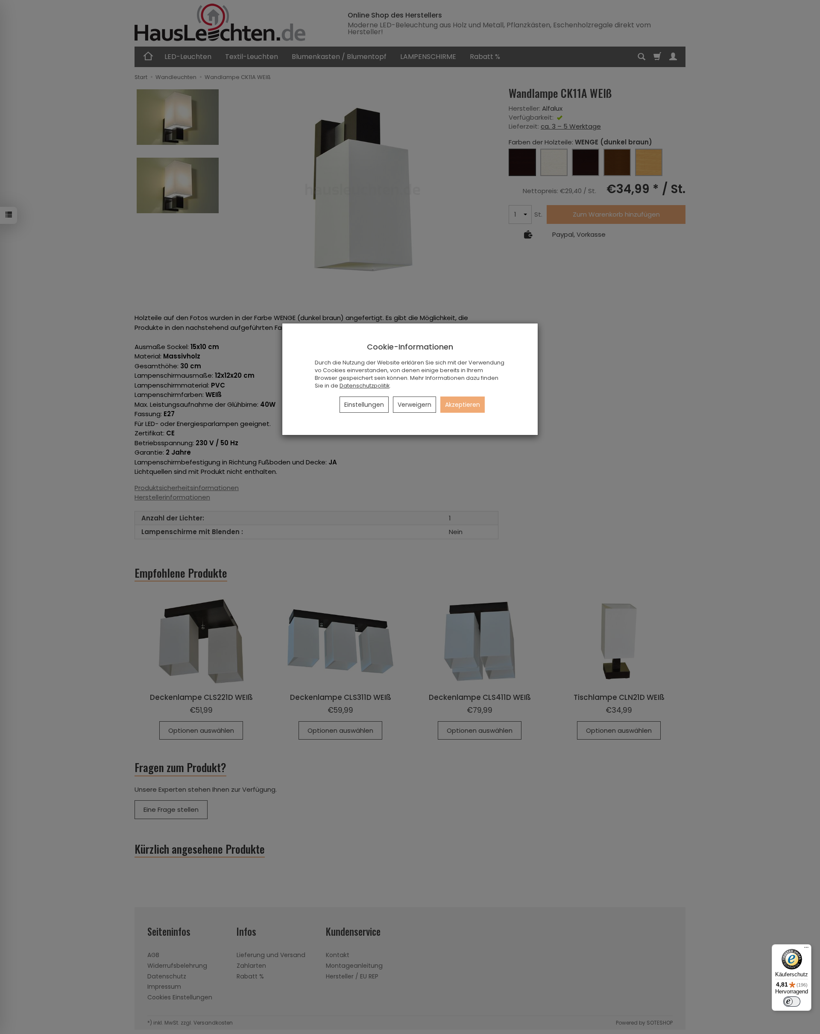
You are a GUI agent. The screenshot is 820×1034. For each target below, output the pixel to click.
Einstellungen (364, 404)
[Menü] (806, 949)
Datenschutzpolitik (365, 385)
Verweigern (414, 404)
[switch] (791, 1001)
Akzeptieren (462, 404)
